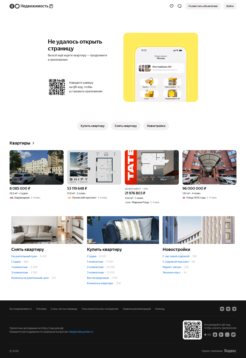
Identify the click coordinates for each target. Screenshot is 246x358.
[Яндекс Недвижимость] (32, 6)
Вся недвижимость (21, 308)
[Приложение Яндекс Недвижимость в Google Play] (221, 334)
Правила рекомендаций (137, 308)
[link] (229, 6)
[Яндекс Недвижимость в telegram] (234, 309)
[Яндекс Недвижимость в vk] (222, 309)
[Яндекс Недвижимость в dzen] (228, 309)
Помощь (160, 308)
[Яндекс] (230, 351)
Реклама (41, 308)
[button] (179, 6)
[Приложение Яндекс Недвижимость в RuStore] (233, 334)
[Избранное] (171, 6)
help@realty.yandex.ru (81, 331)
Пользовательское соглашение (100, 308)
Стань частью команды (64, 308)
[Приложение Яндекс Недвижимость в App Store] (215, 334)
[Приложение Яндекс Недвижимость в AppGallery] (227, 334)
